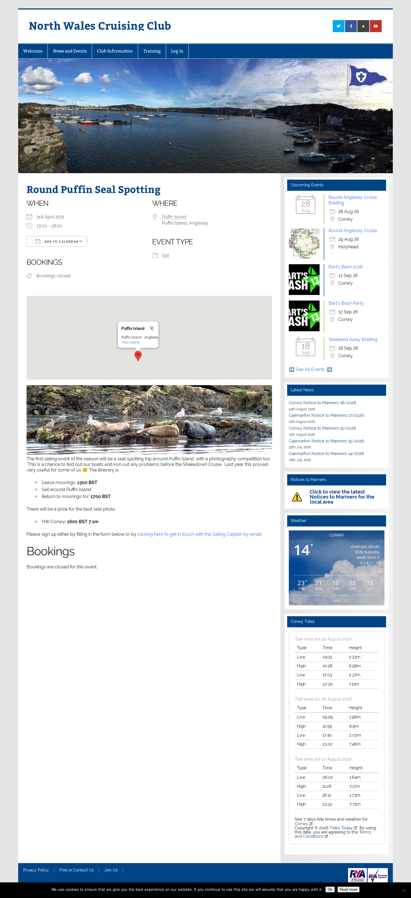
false (336, 600)
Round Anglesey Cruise (353, 230)
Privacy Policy (36, 870)
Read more (348, 889)
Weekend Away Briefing (353, 339)
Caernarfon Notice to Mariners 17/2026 (326, 415)
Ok (330, 889)
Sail (165, 255)
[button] (138, 356)
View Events (130, 342)
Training (152, 51)
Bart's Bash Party (346, 303)
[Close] (152, 328)
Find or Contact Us (77, 870)
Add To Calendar (61, 241)
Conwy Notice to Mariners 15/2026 (322, 428)
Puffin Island (174, 217)
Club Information (115, 51)
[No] (404, 890)
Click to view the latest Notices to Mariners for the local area (342, 497)
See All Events (310, 369)
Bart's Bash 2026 (346, 267)
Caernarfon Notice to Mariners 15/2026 (326, 441)
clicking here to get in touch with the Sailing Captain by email (199, 534)
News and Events (70, 51)
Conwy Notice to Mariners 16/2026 (322, 402)
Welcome (32, 51)
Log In (177, 51)
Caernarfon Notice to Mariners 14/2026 (326, 453)
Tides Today (341, 827)
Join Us (111, 870)
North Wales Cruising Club (100, 25)
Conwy (301, 823)
